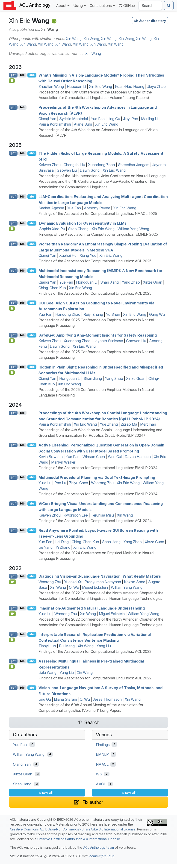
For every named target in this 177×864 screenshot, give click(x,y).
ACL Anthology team (98, 847)
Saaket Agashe (51, 208)
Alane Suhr (83, 124)
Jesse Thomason (107, 699)
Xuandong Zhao (101, 164)
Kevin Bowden (50, 456)
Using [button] (78, 5)
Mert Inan (148, 424)
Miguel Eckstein (95, 587)
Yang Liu (104, 646)
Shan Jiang (109, 282)
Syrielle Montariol (73, 118)
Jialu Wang (47, 672)
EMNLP (102, 754)
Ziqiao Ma (129, 424)
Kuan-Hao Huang (129, 86)
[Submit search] (169, 5)
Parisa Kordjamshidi (54, 124)
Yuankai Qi (73, 581)
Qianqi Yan (47, 118)
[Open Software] (12, 640)
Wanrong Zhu (102, 482)
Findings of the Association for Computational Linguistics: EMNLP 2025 (98, 234)
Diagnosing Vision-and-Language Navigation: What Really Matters (99, 576)
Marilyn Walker (63, 462)
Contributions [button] (101, 5)
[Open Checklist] (12, 80)
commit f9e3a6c (102, 856)
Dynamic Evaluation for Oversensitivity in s (83, 223)
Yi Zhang (63, 547)
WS (99, 774)
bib (22, 75)
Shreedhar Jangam (133, 164)
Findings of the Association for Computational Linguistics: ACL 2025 (94, 261)
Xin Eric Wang (100, 86)
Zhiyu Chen (78, 482)
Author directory (152, 21)
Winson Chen (94, 456)
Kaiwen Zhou (49, 164)
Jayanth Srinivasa (108, 340)
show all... (47, 792)
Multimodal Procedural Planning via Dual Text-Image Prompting (96, 477)
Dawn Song (90, 170)
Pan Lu (60, 482)
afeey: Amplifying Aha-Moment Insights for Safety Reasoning (97, 335)
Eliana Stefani (65, 699)
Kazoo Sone (134, 581)
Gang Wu (157, 314)
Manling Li (149, 118)
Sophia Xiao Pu (52, 228)
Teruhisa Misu (102, 515)
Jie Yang (45, 547)
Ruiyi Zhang (93, 314)
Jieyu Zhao (156, 86)
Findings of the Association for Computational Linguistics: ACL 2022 (94, 651)
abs (32, 75)
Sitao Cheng (78, 228)
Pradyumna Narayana (103, 581)
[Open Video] (12, 581)
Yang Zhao (131, 282)
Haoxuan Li (76, 86)
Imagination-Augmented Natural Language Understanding (91, 608)
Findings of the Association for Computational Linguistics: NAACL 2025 (97, 213)
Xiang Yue (88, 255)
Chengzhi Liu (74, 164)
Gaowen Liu (67, 170)
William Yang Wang (133, 228)
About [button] (61, 5)
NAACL (102, 764)
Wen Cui (115, 456)
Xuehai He (68, 255)
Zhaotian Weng (51, 86)
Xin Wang (74, 38)
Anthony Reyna (97, 208)
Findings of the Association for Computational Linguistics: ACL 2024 (95, 520)
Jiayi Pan (130, 118)
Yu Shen (113, 314)
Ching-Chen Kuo (52, 287)
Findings (103, 744)
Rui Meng (67, 646)
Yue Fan (98, 118)
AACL (101, 784)
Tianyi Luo (47, 646)
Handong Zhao (67, 314)
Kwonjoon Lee (76, 515)
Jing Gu (114, 118)
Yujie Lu (44, 482)
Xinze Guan (152, 282)
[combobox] (150, 5)
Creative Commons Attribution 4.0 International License (78, 839)
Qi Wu (74, 587)
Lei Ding (62, 541)
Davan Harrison (138, 456)
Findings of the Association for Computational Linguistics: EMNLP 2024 (98, 467)
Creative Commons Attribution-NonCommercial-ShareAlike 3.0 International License (73, 829)
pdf (13, 75)
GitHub (129, 5)
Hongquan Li (86, 282)
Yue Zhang (109, 424)
